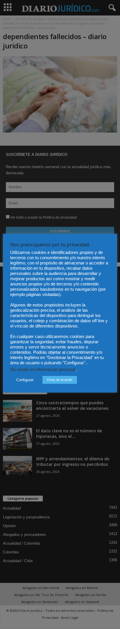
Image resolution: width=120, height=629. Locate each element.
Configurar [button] (24, 380)
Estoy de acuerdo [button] (59, 379)
